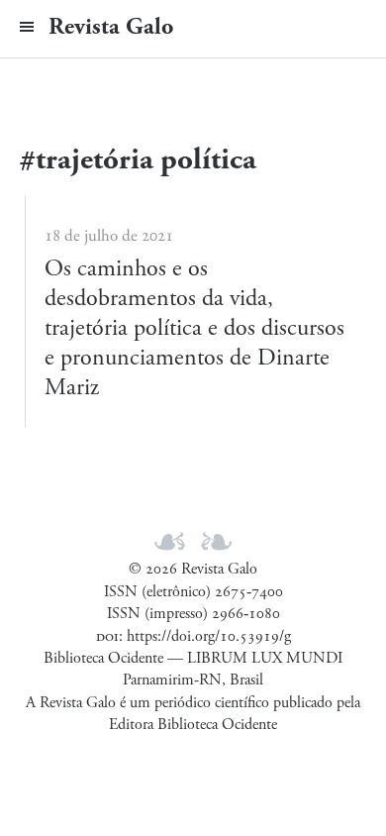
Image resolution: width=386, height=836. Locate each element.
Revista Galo (110, 27)
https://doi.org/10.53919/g (209, 636)
